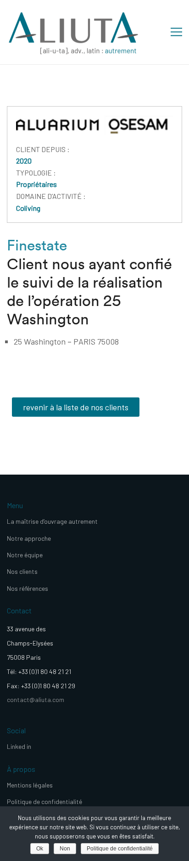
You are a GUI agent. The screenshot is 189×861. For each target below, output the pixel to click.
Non (65, 848)
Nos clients (22, 571)
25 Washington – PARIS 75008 (66, 341)
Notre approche (29, 538)
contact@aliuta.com (35, 699)
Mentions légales (30, 785)
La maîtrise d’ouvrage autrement (52, 521)
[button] (75, 407)
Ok (39, 848)
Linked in (19, 746)
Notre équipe (25, 555)
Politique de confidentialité (44, 801)
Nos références (27, 588)
